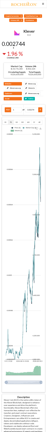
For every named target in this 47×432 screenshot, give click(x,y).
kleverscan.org (15, 88)
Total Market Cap (33, 16)
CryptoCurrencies (13, 16)
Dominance (30, 20)
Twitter (31, 99)
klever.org (32, 84)
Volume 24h (16, 20)
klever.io (31, 88)
